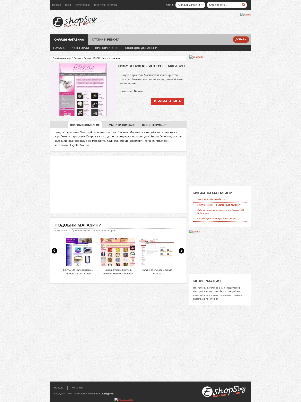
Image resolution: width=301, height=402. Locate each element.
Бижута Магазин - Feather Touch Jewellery (218, 205)
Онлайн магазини (69, 39)
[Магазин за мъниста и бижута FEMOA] (156, 266)
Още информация (154, 125)
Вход (68, 4)
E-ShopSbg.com (106, 394)
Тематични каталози (106, 4)
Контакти (77, 387)
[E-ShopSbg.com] (74, 27)
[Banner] (245, 15)
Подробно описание (85, 125)
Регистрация (82, 4)
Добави (241, 39)
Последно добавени (140, 48)
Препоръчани (106, 48)
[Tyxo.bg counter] (123, 399)
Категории (80, 48)
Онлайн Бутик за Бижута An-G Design (216, 218)
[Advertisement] (118, 184)
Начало (56, 4)
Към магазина (167, 101)
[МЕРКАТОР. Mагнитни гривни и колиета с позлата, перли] (79, 266)
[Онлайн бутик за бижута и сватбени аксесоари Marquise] (118, 266)
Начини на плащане (121, 125)
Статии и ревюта (105, 39)
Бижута (77, 58)
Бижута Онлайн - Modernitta (211, 199)
